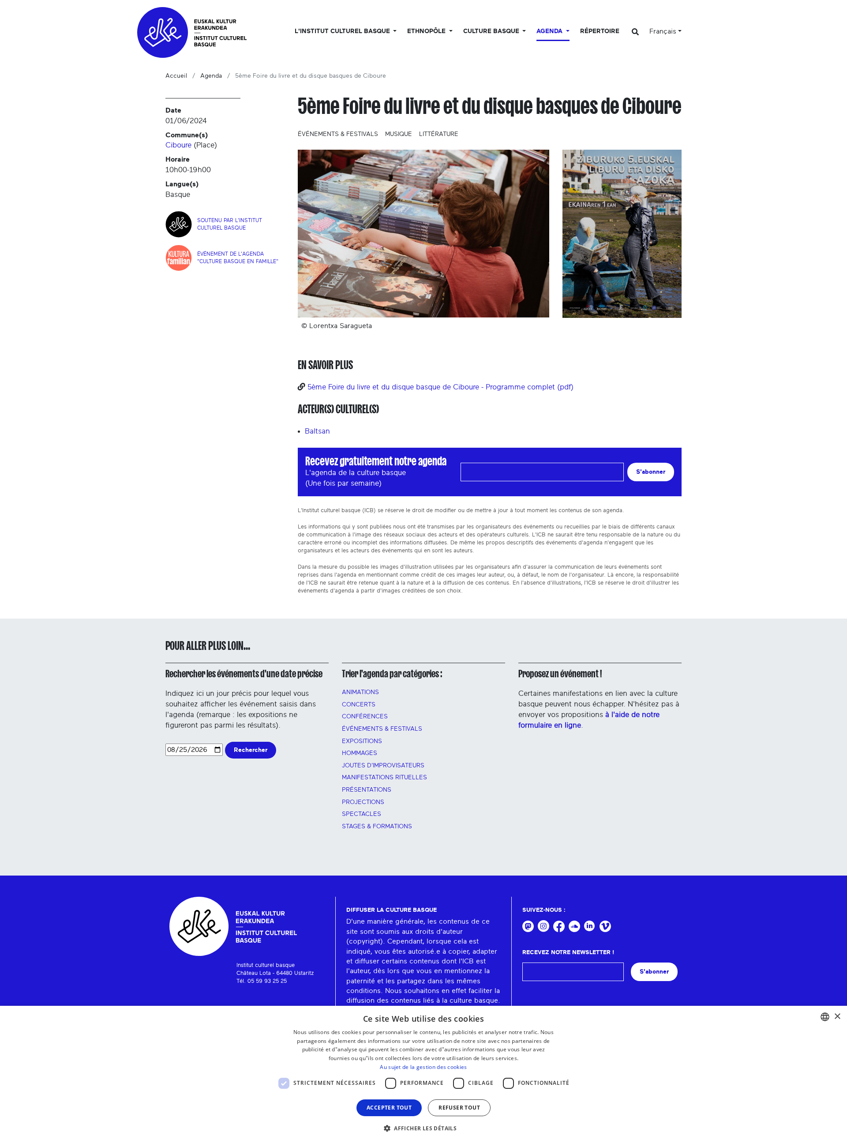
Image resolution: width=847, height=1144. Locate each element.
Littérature (438, 134)
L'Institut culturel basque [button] (343, 31)
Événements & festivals (338, 134)
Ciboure (178, 145)
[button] (423, 1128)
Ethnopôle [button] (427, 31)
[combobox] (825, 1016)
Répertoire (599, 31)
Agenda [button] (550, 31)
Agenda (211, 76)
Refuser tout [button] (459, 1107)
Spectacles (361, 814)
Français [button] (662, 31)
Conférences (365, 717)
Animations (360, 692)
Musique (398, 134)
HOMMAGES (359, 753)
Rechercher (250, 750)
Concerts (358, 705)
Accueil (176, 76)
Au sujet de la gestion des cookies (423, 1067)
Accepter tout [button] (389, 1107)
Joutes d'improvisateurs (383, 766)
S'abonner (650, 471)
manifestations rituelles (384, 777)
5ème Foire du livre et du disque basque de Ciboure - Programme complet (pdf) (440, 387)
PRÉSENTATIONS (366, 790)
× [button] (837, 1016)
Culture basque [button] (492, 31)
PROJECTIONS (363, 802)
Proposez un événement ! (560, 673)
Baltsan (317, 431)
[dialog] (423, 1075)
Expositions (362, 741)
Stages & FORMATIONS (377, 826)
